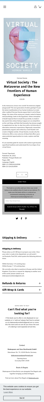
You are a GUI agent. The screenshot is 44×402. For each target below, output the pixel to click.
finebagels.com (33, 378)
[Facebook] (21, 218)
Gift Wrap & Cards (13, 289)
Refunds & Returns (14, 283)
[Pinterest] (26, 218)
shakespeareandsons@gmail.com (22, 355)
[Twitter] (17, 218)
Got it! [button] (22, 398)
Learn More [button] (8, 392)
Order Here (22, 182)
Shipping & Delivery (14, 237)
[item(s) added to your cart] (40, 7)
